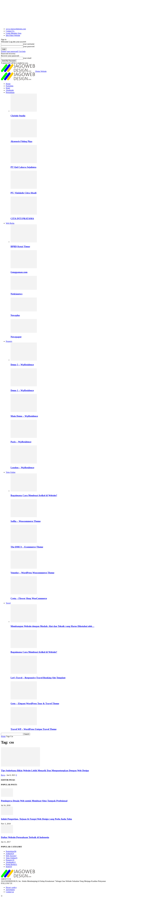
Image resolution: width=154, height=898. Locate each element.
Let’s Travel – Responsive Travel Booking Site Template (38, 677)
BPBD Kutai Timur (20, 246)
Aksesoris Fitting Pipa (21, 141)
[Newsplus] (24, 311)
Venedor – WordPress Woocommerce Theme (32, 572)
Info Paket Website (13, 35)
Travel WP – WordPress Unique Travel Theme (33, 729)
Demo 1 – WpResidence (22, 390)
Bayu (3, 775)
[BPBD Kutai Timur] (24, 242)
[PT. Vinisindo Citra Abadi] (24, 188)
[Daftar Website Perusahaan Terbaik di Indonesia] (7, 833)
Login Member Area (13, 33)
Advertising (10, 890)
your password (28, 46)
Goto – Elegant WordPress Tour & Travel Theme (35, 703)
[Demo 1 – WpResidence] (24, 386)
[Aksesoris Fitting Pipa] (24, 137)
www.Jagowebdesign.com (16, 29)
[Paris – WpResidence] (24, 437)
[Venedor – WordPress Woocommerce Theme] (24, 568)
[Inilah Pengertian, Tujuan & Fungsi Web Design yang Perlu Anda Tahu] (7, 814)
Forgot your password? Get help (13, 51)
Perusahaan (10, 92)
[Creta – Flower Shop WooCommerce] (24, 594)
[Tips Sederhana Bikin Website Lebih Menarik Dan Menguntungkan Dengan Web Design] (20, 766)
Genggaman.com (19, 272)
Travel (8, 603)
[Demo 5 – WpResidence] (24, 360)
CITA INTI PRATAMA (22, 218)
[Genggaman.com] (24, 268)
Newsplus (15, 315)
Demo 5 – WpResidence (22, 364)
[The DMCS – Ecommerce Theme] (24, 542)
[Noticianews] (24, 289)
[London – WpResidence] (24, 463)
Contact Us (10, 31)
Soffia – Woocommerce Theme (26, 521)
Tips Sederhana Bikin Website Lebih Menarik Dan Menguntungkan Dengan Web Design (45, 770)
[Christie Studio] (24, 111)
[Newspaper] (24, 332)
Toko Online (10, 472)
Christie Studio (18, 115)
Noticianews (16, 294)
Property (9, 341)
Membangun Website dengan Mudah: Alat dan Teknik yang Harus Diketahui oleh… (52, 626)
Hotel (8, 88)
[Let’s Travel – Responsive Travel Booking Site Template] (24, 673)
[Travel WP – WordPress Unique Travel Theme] (24, 725)
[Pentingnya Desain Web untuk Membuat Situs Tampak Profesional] (7, 796)
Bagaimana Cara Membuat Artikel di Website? (34, 495)
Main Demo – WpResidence (24, 416)
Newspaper (16, 336)
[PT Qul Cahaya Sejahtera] (24, 162)
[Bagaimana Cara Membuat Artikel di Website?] (24, 491)
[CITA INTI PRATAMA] (24, 214)
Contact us (10, 892)
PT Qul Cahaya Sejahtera (23, 167)
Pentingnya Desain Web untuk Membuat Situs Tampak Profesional (34, 801)
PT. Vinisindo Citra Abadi (23, 193)
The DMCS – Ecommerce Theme (27, 547)
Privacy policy (11, 887)
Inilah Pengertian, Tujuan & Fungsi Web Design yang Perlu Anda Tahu (36, 819)
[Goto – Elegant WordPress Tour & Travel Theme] (24, 699)
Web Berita (10, 223)
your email (27, 58)
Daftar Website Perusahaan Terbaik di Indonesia (25, 837)
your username (28, 44)
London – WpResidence (22, 467)
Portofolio (9, 86)
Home (8, 84)
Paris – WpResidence (21, 442)
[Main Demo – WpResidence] (24, 411)
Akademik (10, 90)
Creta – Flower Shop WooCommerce (29, 598)
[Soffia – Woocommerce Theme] (24, 516)
